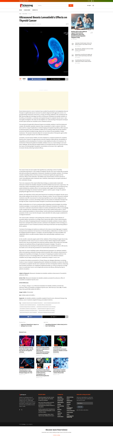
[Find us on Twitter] (89, 1)
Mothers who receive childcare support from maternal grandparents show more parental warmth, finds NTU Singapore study (79, 34)
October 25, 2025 (22, 24)
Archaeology (60, 400)
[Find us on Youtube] (91, 1)
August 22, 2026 (22, 353)
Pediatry (68, 404)
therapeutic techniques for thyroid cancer (28, 310)
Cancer (58, 411)
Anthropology (60, 399)
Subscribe (80, 406)
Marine (68, 399)
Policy (68, 406)
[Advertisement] (44, 86)
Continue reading (56, 435)
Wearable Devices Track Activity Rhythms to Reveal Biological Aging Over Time (25, 371)
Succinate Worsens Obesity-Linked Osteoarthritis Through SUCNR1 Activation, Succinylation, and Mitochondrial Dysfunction (43, 372)
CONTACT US (35, 10)
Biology (59, 404)
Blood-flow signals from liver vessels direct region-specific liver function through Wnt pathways (46, 399)
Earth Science (60, 416)
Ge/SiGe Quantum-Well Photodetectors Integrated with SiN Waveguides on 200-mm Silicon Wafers (46, 411)
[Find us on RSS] (93, 1)
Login (89, 5)
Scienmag (23, 424)
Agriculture (59, 397)
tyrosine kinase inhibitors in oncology (47, 310)
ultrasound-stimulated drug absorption (46, 312)
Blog (58, 407)
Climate (59, 414)
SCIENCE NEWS (27, 10)
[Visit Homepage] (26, 5)
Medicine (30, 13)
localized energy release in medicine (27, 306)
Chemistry (59, 413)
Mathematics (69, 400)
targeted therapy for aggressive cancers (46, 308)
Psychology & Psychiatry (70, 408)
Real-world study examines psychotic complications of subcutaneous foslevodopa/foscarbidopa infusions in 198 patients (42, 350)
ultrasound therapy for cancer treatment (28, 312)
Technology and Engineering (70, 416)
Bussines (59, 409)
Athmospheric (60, 402)
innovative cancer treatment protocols (28, 304)
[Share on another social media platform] (66, 79)
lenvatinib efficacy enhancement (44, 304)
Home (20, 13)
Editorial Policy (70, 397)
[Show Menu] (93, 5)
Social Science (70, 412)
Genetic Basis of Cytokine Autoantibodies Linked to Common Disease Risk (59, 371)
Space (68, 414)
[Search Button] (71, 5)
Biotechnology (60, 406)
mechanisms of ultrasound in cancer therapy (46, 306)
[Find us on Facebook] (19, 410)
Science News (24, 13)
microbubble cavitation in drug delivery (28, 308)
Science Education (71, 410)
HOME (20, 10)
